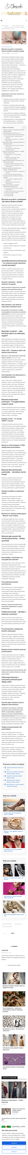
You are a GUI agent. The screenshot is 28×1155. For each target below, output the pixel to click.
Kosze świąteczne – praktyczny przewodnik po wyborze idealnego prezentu (13, 1009)
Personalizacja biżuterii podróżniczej (14, 174)
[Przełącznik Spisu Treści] (23, 127)
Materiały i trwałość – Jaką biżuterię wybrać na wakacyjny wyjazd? (14, 143)
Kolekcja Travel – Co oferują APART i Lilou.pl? (13, 155)
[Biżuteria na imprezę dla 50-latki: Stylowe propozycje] (6, 1111)
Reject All (14, 1151)
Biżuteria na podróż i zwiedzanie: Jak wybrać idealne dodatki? (13, 130)
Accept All (14, 1143)
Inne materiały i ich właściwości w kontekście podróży (13, 149)
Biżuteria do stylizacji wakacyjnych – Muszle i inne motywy (15, 166)
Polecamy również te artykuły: (12, 192)
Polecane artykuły (9, 194)
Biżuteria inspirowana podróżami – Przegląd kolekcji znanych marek (13, 152)
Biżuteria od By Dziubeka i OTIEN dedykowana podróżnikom (13, 158)
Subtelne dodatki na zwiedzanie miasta (14, 163)
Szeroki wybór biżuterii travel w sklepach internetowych (14, 189)
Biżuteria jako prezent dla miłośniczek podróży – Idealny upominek (12, 168)
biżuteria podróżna (7, 924)
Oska (8, 53)
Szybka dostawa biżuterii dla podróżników (15, 191)
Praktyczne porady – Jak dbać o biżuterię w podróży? (13, 176)
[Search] (26, 20)
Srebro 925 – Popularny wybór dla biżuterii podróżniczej (15, 146)
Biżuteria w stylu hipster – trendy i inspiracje (12, 1101)
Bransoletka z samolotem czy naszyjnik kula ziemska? (15, 172)
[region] (14, 1141)
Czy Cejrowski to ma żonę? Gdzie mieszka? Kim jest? (14, 1119)
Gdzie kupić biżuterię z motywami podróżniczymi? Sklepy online (11, 185)
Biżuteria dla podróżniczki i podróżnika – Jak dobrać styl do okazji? (13, 161)
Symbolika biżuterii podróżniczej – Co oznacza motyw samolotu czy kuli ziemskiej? (13, 133)
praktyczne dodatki (7, 926)
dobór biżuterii (18, 924)
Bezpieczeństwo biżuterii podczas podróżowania (13, 182)
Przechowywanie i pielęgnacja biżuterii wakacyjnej (14, 179)
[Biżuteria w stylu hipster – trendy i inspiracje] (14, 1090)
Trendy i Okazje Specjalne (18, 25)
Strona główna (5, 25)
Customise (14, 1147)
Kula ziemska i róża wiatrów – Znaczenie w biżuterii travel (15, 140)
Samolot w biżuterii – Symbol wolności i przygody (14, 137)
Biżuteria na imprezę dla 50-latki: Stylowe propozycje (18, 1110)
